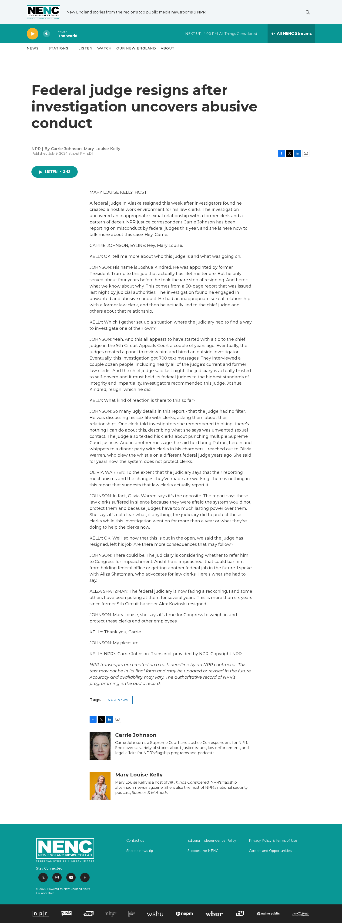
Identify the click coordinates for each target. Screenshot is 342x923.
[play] (32, 33)
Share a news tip (139, 851)
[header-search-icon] (307, 12)
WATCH (104, 48)
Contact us (135, 841)
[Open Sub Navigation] (42, 48)
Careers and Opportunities (270, 851)
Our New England (136, 48)
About (167, 48)
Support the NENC (203, 851)
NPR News (118, 700)
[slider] (54, 33)
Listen (85, 48)
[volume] (46, 34)
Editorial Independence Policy (212, 841)
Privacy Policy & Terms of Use (273, 841)
